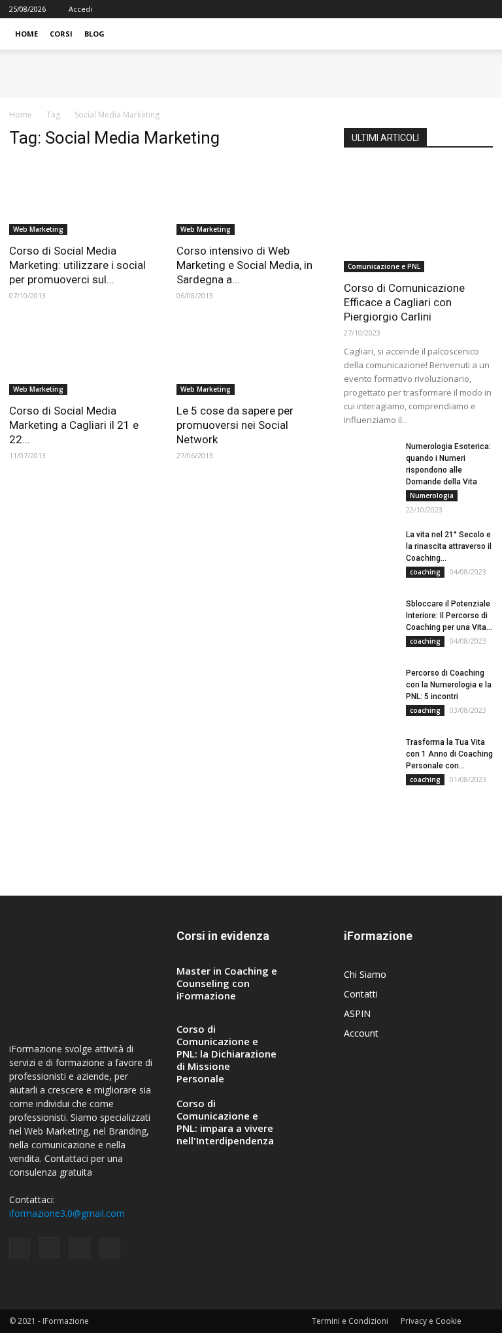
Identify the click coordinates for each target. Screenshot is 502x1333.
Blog (94, 34)
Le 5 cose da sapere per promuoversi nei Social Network (234, 425)
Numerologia (432, 495)
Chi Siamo (365, 974)
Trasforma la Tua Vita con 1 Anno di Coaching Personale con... (449, 754)
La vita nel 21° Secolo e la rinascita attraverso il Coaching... (449, 546)
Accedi (80, 9)
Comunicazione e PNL (384, 266)
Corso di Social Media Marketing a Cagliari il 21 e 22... (74, 425)
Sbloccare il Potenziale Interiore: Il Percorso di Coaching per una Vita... (449, 615)
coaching (425, 571)
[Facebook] (418, 9)
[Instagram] (440, 9)
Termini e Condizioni (350, 1320)
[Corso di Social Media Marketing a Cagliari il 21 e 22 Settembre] (83, 359)
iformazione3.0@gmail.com (67, 1213)
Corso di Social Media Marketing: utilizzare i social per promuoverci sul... (77, 265)
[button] (477, 34)
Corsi (61, 34)
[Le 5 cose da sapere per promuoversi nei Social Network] (251, 359)
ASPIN (357, 1013)
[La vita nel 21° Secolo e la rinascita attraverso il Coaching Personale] (370, 547)
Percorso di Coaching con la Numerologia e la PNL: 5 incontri (449, 684)
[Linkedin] (461, 9)
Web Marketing (38, 229)
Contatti (361, 994)
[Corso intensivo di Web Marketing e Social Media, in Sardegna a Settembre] (251, 198)
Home (26, 34)
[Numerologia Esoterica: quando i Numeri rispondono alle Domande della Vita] (370, 459)
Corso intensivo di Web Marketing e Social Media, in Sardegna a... (244, 265)
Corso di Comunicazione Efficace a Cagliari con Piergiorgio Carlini (404, 302)
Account (361, 1033)
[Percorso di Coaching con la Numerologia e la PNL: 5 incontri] (370, 685)
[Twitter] (483, 9)
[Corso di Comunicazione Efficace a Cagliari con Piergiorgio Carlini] (418, 218)
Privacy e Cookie (431, 1320)
